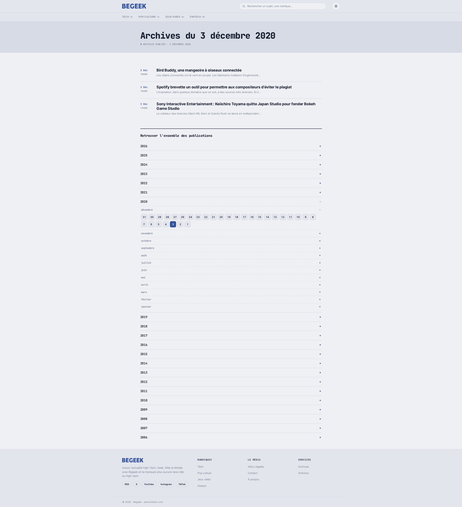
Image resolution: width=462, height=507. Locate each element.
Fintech (195, 16)
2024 (143, 165)
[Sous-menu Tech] (131, 17)
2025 (143, 155)
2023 (143, 174)
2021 (143, 192)
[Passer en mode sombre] (336, 6)
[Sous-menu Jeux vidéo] (183, 17)
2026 (143, 146)
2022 (143, 183)
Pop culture (147, 16)
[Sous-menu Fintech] (203, 17)
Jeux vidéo (172, 16)
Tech (125, 16)
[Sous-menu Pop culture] (158, 17)
